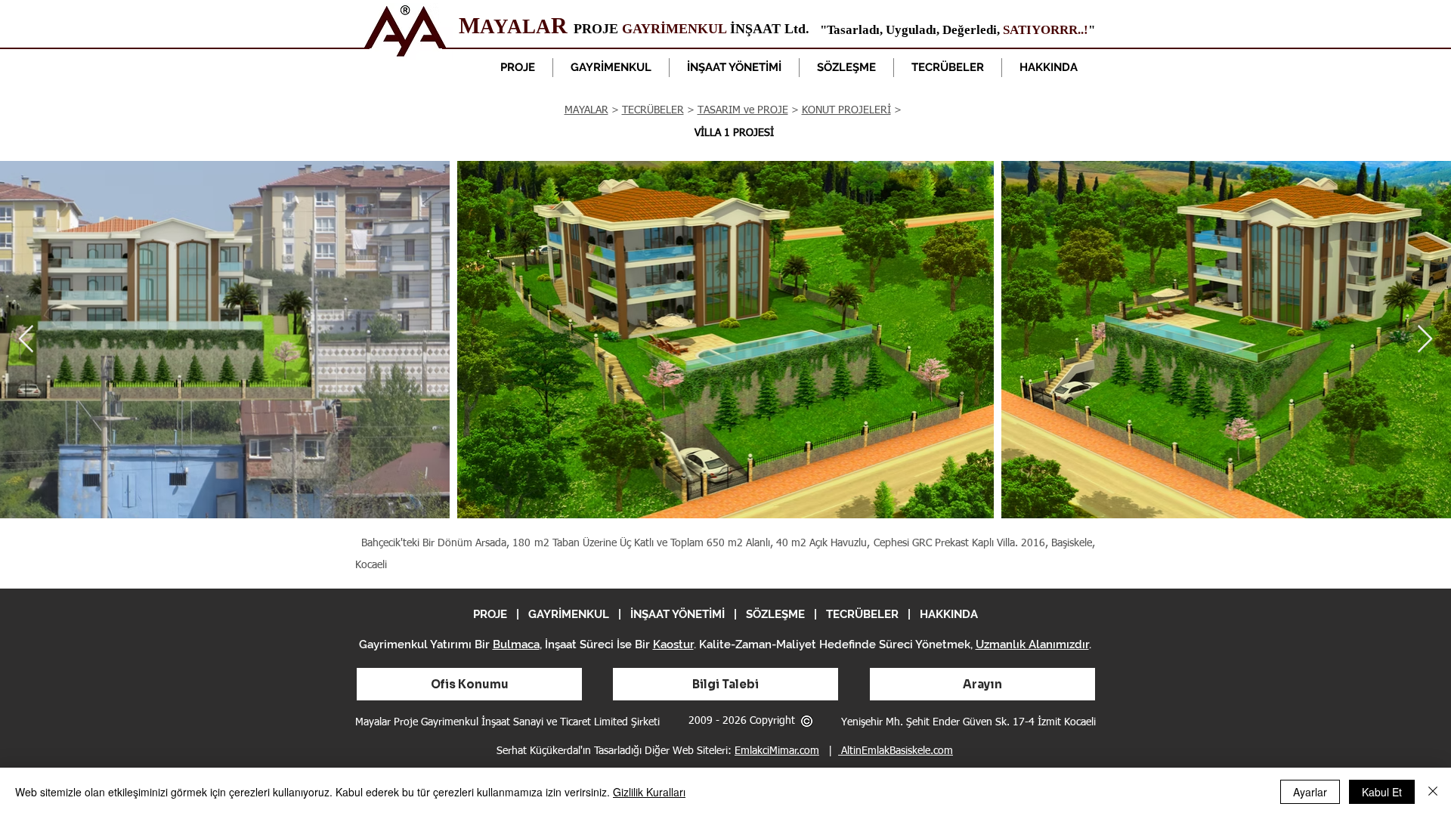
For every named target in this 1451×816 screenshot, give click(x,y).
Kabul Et (1382, 791)
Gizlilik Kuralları (649, 791)
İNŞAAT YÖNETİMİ (677, 614)
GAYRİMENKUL (674, 28)
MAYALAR (586, 110)
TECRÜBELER (653, 110)
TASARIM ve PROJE (743, 110)
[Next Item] (1425, 339)
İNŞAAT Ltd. (767, 28)
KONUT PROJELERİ (846, 110)
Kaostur (673, 644)
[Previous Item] (26, 339)
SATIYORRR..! (1045, 30)
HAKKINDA (949, 614)
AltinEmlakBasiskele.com (895, 751)
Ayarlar (1310, 791)
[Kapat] (1433, 792)
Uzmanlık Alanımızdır (1032, 644)
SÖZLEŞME (775, 614)
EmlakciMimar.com (777, 751)
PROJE (598, 28)
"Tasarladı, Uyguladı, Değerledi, (911, 30)
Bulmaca (516, 644)
